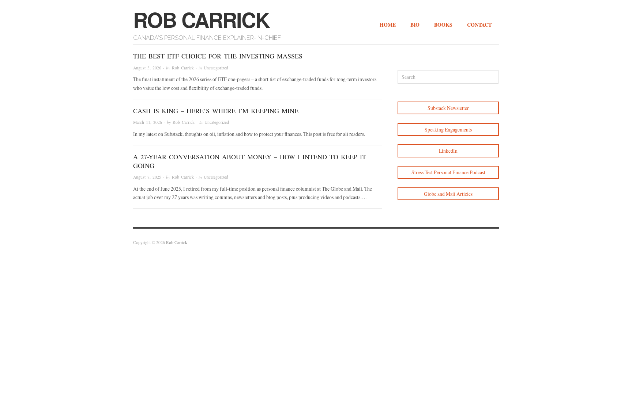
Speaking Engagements (448, 129)
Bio (415, 24)
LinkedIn (448, 150)
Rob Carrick (201, 19)
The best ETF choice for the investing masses (217, 56)
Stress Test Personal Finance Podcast (448, 172)
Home (388, 24)
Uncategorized (216, 67)
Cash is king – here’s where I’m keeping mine (215, 110)
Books (443, 24)
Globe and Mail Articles (448, 193)
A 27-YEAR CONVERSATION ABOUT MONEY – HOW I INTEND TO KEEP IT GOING (249, 160)
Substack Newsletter (448, 107)
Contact (479, 24)
